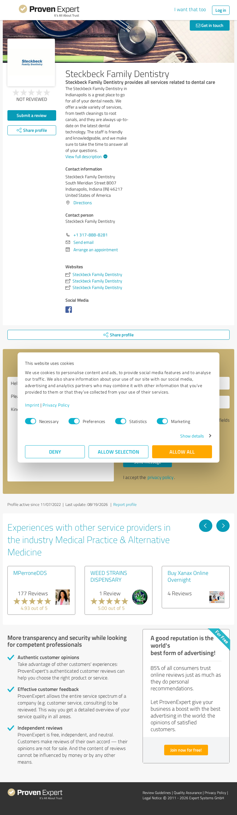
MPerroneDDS (30, 572)
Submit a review (32, 115)
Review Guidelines (157, 792)
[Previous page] (205, 526)
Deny (55, 451)
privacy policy (160, 477)
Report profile (125, 504)
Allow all (182, 451)
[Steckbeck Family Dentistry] (31, 62)
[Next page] (223, 526)
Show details (192, 436)
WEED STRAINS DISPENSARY (108, 576)
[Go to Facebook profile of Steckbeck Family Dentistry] (69, 313)
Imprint (32, 405)
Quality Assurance (188, 792)
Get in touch (211, 25)
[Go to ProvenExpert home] (49, 12)
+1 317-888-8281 (90, 235)
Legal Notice (152, 797)
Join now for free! (186, 750)
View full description (83, 156)
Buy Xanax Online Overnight (188, 576)
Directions (82, 202)
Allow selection (118, 451)
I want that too (190, 9)
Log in (220, 10)
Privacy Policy (56, 405)
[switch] (74, 421)
